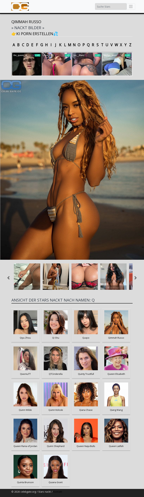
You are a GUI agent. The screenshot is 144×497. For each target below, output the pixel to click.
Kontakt (57, 491)
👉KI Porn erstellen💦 (34, 33)
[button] (8, 277)
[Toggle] (131, 7)
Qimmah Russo (26, 21)
